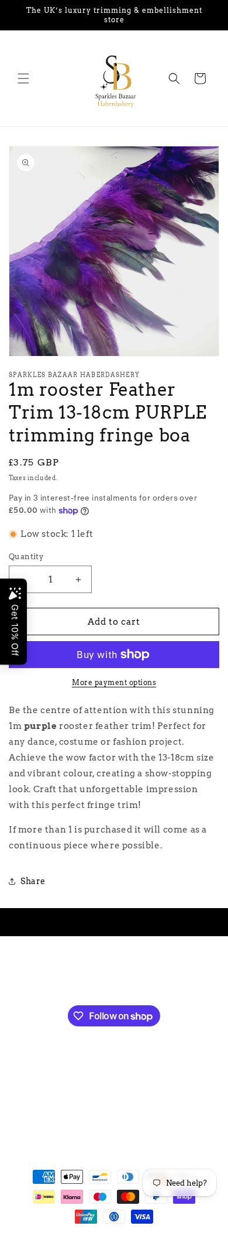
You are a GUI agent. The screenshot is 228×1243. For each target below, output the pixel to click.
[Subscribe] (171, 974)
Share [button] (33, 881)
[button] (23, 78)
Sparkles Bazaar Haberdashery (92, 1238)
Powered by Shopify (181, 1238)
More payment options (114, 682)
